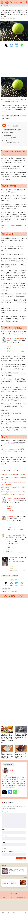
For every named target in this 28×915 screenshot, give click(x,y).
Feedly (15, 795)
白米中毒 (11, 557)
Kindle (9, 348)
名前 (3, 829)
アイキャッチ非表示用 (11, 591)
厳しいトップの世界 (8, 132)
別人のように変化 (8, 135)
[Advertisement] (14, 62)
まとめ (5, 140)
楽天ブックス (10, 351)
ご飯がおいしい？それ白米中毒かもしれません (13, 474)
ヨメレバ (22, 351)
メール (4, 836)
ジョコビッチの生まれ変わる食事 (15, 338)
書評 (9, 589)
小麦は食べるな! (11, 516)
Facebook (10, 795)
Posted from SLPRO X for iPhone (9, 575)
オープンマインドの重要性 (10, 137)
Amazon (9, 346)
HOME (14, 893)
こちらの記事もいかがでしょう (12, 142)
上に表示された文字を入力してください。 (13, 851)
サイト (3, 842)
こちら (17, 783)
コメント (5, 811)
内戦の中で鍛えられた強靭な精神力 (12, 129)
